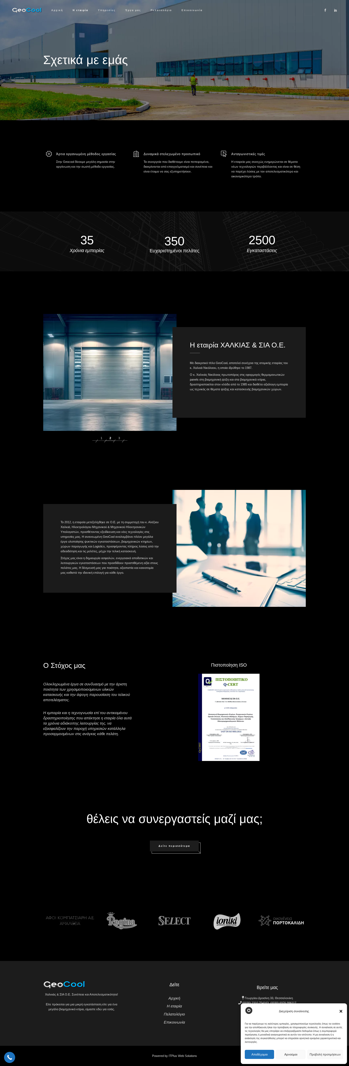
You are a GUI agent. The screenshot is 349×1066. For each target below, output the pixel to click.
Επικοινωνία (174, 1022)
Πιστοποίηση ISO (229, 665)
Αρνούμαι (290, 1054)
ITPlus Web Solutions (183, 1056)
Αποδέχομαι (259, 1054)
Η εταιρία (174, 1006)
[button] (341, 1011)
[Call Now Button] (9, 1057)
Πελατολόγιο (174, 1014)
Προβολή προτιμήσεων (325, 1054)
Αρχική (174, 998)
